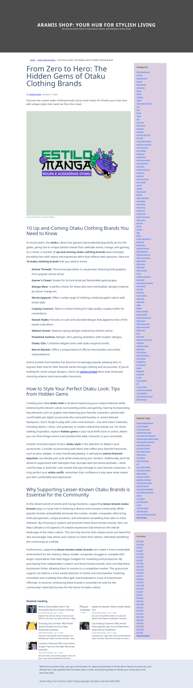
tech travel (140, 336)
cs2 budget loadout (143, 470)
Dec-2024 (140, 544)
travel (139, 273)
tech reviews (141, 182)
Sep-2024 (140, 579)
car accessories (142, 163)
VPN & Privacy (142, 399)
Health (139, 100)
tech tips (140, 223)
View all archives (143, 636)
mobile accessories (144, 277)
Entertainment (142, 78)
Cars (138, 107)
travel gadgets (142, 296)
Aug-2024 (140, 582)
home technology (143, 355)
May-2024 (140, 585)
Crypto (139, 377)
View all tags (142, 518)
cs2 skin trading (142, 426)
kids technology (142, 251)
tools (138, 333)
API (138, 384)
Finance (139, 81)
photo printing (142, 473)
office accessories (143, 324)
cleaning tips (141, 214)
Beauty (139, 94)
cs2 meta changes (143, 448)
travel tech (140, 173)
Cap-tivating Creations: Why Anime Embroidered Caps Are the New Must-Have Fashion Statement (110, 626)
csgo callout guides (143, 467)
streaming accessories (145, 283)
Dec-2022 (140, 569)
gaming (139, 229)
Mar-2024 (140, 617)
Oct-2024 (140, 614)
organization (141, 359)
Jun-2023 (140, 551)
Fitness (139, 91)
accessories (141, 204)
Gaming (139, 75)
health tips (140, 242)
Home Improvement (144, 103)
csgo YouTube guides (144, 483)
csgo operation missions (145, 442)
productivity (141, 211)
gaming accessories (144, 144)
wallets (139, 368)
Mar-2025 (140, 626)
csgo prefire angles (144, 445)
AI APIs (139, 185)
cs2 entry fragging (143, 477)
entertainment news (144, 433)
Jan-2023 (140, 560)
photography (141, 192)
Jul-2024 (139, 595)
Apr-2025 (140, 623)
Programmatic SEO (143, 135)
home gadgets (142, 314)
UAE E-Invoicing (142, 148)
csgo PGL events (142, 508)
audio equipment (143, 198)
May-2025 (140, 629)
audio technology (143, 248)
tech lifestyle (141, 365)
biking (139, 236)
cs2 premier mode (143, 451)
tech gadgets (141, 151)
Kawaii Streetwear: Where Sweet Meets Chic (111, 608)
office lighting (141, 352)
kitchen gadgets (142, 311)
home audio (141, 220)
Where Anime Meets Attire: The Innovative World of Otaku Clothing (56, 608)
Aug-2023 (140, 573)
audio (139, 305)
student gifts (141, 261)
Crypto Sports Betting (144, 390)
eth (138, 464)
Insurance (140, 122)
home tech (140, 374)
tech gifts (140, 289)
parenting (140, 176)
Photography (141, 85)
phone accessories (143, 160)
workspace (140, 154)
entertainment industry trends (147, 439)
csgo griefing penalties (145, 489)
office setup (141, 321)
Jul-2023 (139, 547)
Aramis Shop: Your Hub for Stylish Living (96, 25)
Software (140, 97)
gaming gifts (141, 286)
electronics (141, 349)
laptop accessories (143, 255)
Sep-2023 (140, 557)
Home (32, 60)
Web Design (141, 126)
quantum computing (144, 480)
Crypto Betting (142, 393)
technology (141, 166)
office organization (143, 258)
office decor (141, 264)
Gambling (140, 132)
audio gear (140, 302)
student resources (143, 170)
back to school (142, 270)
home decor (141, 207)
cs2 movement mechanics (146, 436)
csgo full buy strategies (145, 492)
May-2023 (140, 604)
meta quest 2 (141, 455)
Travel (139, 116)
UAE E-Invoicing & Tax (145, 396)
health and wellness (144, 239)
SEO (138, 119)
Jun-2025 (140, 632)
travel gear (141, 280)
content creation (142, 346)
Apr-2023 (140, 554)
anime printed (88, 371)
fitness (139, 226)
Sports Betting (142, 381)
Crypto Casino (142, 387)
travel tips (140, 343)
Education (140, 129)
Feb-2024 (140, 598)
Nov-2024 (140, 566)
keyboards (140, 371)
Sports (139, 113)
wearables (140, 292)
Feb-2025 (140, 620)
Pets (138, 110)
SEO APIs (140, 138)
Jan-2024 (140, 592)
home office (141, 245)
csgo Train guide (142, 461)
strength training (143, 486)
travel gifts (140, 299)
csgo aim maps (142, 511)
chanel (139, 495)
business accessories (144, 340)
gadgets (139, 188)
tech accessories (143, 179)
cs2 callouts (141, 458)
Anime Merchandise (46, 60)
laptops (139, 308)
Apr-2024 (140, 563)
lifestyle (139, 195)
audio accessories (143, 327)
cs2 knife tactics (142, 502)
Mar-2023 (140, 588)
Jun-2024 (140, 576)
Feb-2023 (140, 601)
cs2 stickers (141, 499)
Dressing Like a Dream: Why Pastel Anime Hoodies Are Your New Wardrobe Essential (55, 626)
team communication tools (146, 514)
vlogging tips (141, 157)
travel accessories (143, 217)
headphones (141, 362)
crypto (139, 505)
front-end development (145, 423)
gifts (138, 233)
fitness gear (141, 330)
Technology (141, 88)
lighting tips (141, 267)
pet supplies (141, 201)
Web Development (143, 72)
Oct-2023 (140, 607)
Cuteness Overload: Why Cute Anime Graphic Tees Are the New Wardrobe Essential (56, 646)
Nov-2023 (140, 610)
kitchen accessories (144, 318)
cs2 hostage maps (143, 429)
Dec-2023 (140, 541)
